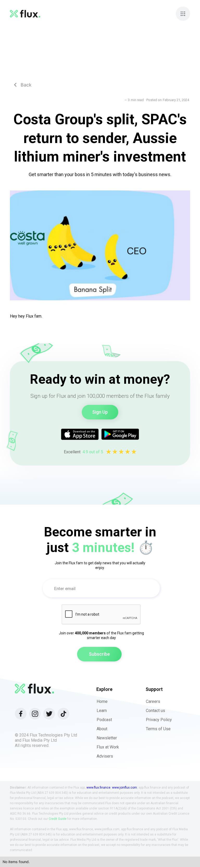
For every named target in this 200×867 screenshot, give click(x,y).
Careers (153, 701)
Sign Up (100, 412)
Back (23, 85)
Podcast (104, 719)
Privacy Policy (159, 719)
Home (102, 701)
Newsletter (107, 737)
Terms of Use (158, 728)
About (102, 728)
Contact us (155, 710)
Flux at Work (108, 747)
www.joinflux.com (124, 787)
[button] (183, 14)
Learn (102, 710)
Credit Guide (57, 819)
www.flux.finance (98, 787)
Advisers (105, 756)
